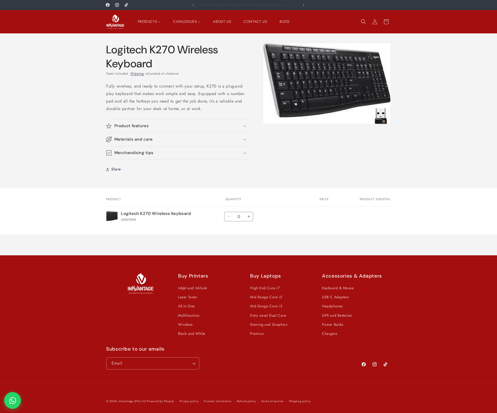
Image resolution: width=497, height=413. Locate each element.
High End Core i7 (265, 288)
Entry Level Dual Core (268, 315)
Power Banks (332, 324)
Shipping (137, 73)
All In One (186, 306)
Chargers (330, 333)
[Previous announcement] (193, 5)
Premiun (257, 333)
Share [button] (116, 169)
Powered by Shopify (160, 401)
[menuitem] (149, 21)
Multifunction (189, 315)
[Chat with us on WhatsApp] (12, 400)
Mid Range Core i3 (266, 306)
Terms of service (272, 401)
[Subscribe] (193, 364)
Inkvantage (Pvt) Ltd (132, 401)
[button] (363, 21)
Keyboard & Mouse (338, 288)
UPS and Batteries (337, 315)
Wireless (185, 324)
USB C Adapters (335, 297)
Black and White (191, 333)
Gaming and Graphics (268, 324)
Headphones (332, 306)
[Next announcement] (303, 5)
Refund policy (246, 401)
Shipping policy (300, 401)
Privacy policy (189, 401)
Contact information (217, 401)
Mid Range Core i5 (266, 297)
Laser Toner (188, 297)
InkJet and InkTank (192, 288)
